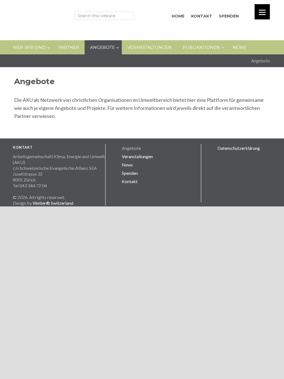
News (127, 164)
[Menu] (262, 11)
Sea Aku (62, 14)
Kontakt (130, 181)
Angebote (131, 148)
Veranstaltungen (137, 156)
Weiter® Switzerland (53, 203)
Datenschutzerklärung (238, 148)
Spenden (130, 173)
